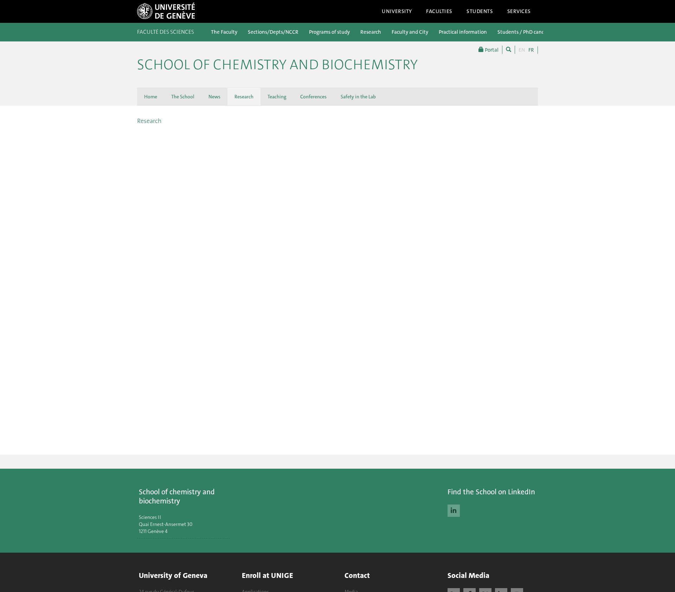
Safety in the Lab (358, 96)
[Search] (508, 50)
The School (182, 96)
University (397, 11)
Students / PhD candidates (528, 31)
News (214, 96)
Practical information (463, 31)
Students (480, 11)
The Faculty (224, 31)
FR (531, 49)
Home (150, 96)
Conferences (313, 96)
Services (519, 11)
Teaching (277, 96)
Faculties (439, 11)
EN (522, 49)
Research (370, 31)
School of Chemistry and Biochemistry (277, 65)
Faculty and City (410, 31)
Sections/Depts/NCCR (273, 31)
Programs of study (329, 31)
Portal (491, 49)
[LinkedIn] (454, 510)
